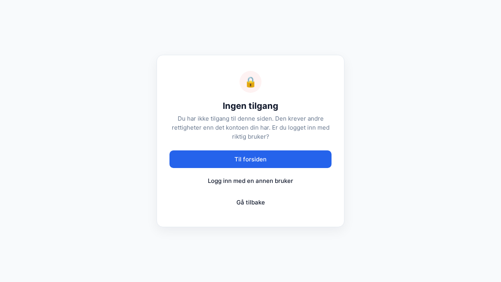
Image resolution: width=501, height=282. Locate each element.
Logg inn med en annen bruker (250, 180)
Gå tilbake (250, 202)
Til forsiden (250, 159)
